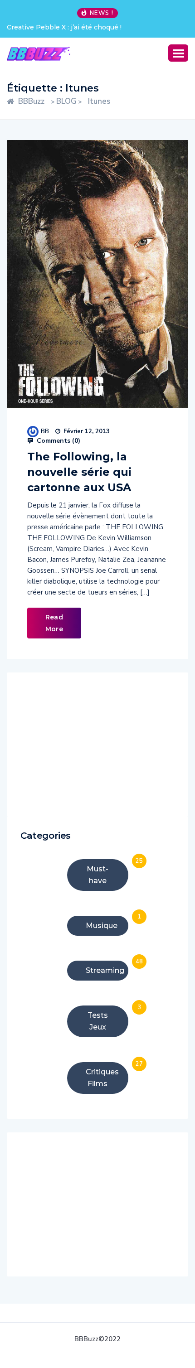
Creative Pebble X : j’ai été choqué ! (64, 27)
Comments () (57, 441)
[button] (178, 53)
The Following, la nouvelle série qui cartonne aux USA (79, 472)
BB (45, 431)
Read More (54, 623)
